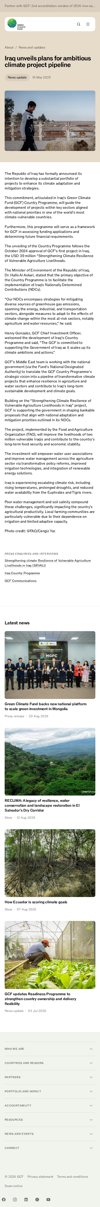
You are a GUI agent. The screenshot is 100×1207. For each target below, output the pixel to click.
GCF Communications (20, 581)
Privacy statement (40, 1176)
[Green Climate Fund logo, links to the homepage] (20, 24)
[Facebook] (4, 1199)
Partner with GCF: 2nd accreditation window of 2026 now (50, 6)
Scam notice (13, 1186)
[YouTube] (48, 1199)
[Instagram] (15, 1199)
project (72, 251)
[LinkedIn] (26, 1199)
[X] (37, 1199)
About (9, 48)
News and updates (32, 48)
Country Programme (40, 202)
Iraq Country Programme (22, 573)
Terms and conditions (72, 1176)
